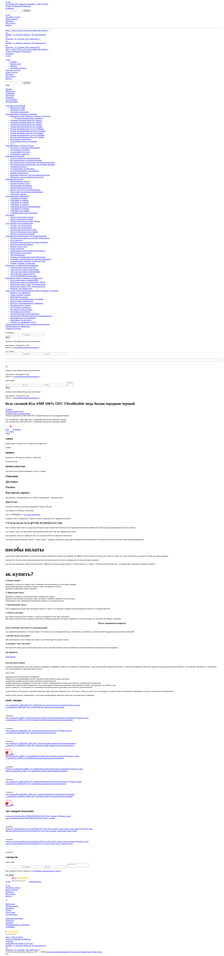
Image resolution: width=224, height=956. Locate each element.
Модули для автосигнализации (22, 234)
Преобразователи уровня (20, 305)
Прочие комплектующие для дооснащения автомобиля (27, 324)
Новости (13, 66)
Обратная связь (35, 882)
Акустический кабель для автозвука (24, 171)
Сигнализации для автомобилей (19, 223)
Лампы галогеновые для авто (22, 217)
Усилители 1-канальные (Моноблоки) (25, 148)
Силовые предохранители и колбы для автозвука (29, 238)
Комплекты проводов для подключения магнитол (30, 175)
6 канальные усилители (19, 154)
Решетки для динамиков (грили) (23, 322)
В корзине (16, 429)
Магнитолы (10, 91)
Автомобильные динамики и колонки (21, 114)
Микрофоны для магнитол (20, 320)
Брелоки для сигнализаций (21, 228)
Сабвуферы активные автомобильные (25, 207)
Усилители (10, 95)
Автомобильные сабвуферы (17, 196)
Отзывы (13, 62)
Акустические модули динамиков (23, 141)
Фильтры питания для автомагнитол (24, 314)
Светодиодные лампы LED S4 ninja (24, 270)
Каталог (9, 89)
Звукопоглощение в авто (20, 183)
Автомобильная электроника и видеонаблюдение (26, 236)
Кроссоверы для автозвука (20, 139)
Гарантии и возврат (18, 68)
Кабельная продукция (14, 156)
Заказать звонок (7, 8)
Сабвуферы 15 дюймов (19, 204)
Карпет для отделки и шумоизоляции (25, 190)
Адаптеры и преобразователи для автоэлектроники (30, 259)
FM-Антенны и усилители (20, 253)
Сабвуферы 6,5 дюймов (19, 209)
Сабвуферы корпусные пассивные (23, 213)
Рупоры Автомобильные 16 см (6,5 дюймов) (28, 131)
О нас (8, 15)
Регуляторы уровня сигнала (21, 310)
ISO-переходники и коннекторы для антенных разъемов (32, 165)
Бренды (9, 25)
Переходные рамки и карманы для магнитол (23, 278)
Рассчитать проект (8, 657)
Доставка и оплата (13, 17)
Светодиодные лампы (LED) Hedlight (25, 272)
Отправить (5, 337)
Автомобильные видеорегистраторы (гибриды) (29, 242)
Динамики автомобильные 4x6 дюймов (26, 120)
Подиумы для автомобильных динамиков (26, 299)
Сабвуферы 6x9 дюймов (19, 211)
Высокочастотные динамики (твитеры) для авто (29, 116)
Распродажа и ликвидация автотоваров (21, 265)
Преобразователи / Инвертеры (18, 326)
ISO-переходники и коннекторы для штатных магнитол (32, 162)
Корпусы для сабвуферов (20, 293)
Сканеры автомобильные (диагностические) (28, 257)
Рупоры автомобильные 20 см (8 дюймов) (27, 133)
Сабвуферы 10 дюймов (19, 200)
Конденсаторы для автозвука (21, 301)
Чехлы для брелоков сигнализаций (24, 232)
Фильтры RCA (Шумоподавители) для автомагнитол (31, 316)
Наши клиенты (12, 19)
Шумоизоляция (12, 102)
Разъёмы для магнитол (19, 173)
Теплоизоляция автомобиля (21, 188)
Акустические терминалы (20, 307)
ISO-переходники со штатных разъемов (26, 160)
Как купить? (11, 23)
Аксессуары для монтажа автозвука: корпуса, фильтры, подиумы (32, 291)
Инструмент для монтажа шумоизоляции (26, 192)
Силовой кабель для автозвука (22, 169)
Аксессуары (10, 912)
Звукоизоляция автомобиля (21, 186)
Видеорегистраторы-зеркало (21, 244)
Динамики (10, 97)
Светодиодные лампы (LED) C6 (23, 268)
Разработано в (91, 952)
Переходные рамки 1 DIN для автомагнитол (27, 284)
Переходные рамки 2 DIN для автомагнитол (27, 286)
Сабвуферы (10, 93)
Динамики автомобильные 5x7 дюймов (26, 122)
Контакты (9, 21)
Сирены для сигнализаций (21, 225)
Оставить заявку (8, 875)
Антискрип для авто (18, 194)
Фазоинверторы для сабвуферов (23, 318)
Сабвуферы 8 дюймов (19, 198)
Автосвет (10, 215)
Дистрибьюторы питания (20, 312)
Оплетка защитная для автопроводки (25, 158)
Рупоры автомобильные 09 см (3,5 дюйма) (27, 137)
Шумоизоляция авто (14, 179)
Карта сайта (75, 952)
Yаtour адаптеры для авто (20, 295)
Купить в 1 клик (7, 432)
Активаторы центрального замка (23, 230)
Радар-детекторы (17, 249)
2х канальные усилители (20, 150)
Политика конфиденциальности (57, 952)
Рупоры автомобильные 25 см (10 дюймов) (27, 135)
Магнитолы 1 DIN (17, 108)
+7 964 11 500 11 (41, 4)
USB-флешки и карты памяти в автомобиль (27, 251)
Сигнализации (11, 914)
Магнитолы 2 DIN (17, 110)
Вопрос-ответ (15, 64)
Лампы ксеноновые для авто (21, 219)
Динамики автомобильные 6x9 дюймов (26, 125)
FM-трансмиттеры (17, 255)
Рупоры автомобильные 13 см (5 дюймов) (27, 129)
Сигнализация (11, 100)
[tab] (114, 476)
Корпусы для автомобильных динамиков (26, 303)
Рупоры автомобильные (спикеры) (29, 118)
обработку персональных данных (47, 871)
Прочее (8, 910)
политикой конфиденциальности (26, 347)
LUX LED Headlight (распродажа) (23, 276)
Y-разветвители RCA (18, 167)
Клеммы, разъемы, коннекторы (22, 263)
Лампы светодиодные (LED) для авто (25, 221)
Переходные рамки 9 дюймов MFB (24, 280)
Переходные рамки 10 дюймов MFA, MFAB (27, 282)
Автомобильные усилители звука (19, 146)
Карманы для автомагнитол (21, 289)
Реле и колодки (16, 240)
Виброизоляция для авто (20, 181)
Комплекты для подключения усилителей (26, 177)
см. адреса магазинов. (31, 515)
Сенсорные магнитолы (15, 106)
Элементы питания (13, 328)
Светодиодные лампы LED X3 (22, 274)
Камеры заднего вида (18, 246)
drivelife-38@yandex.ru (17, 4)
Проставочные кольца (19, 297)
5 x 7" (12, 143)
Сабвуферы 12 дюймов (19, 202)
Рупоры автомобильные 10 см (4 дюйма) (26, 127)
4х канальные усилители (20, 152)
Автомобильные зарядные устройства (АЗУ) (28, 261)
